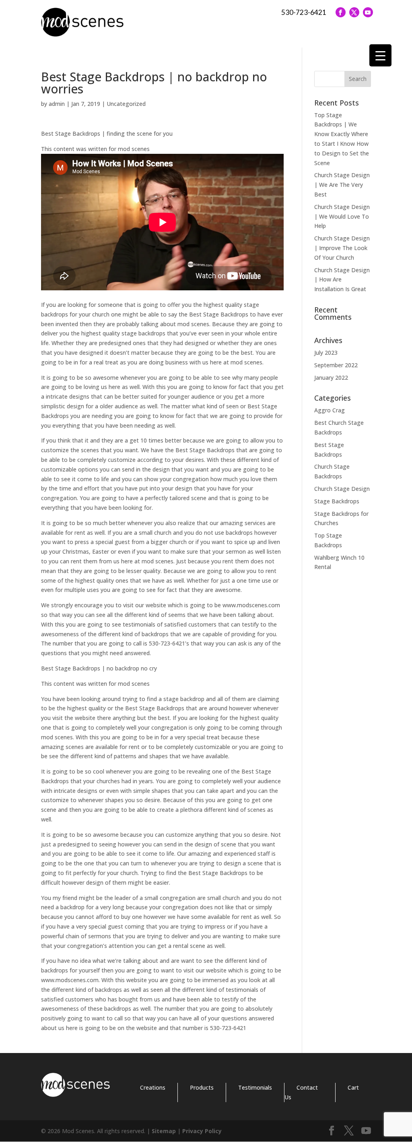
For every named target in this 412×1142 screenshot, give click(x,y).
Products (202, 1087)
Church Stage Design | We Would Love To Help (342, 216)
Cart (353, 1087)
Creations (152, 1087)
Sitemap (164, 1131)
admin (57, 104)
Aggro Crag (329, 410)
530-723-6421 (303, 12)
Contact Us (301, 1092)
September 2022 (336, 365)
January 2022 (331, 377)
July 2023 (326, 352)
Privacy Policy (202, 1131)
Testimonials (255, 1087)
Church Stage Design (342, 488)
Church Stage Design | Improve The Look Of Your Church (342, 247)
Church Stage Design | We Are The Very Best (342, 184)
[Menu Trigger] (380, 55)
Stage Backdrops (336, 501)
